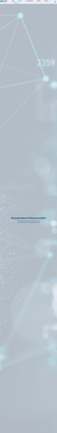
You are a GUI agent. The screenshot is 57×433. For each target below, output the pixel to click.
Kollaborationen (29, 0)
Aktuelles (46, 0)
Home (13, 0)
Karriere (38, 0)
